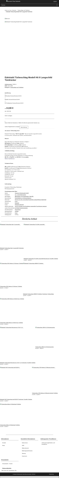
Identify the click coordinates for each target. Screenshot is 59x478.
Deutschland (18, 209)
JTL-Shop (56, 474)
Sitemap (24, 453)
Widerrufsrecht (25, 448)
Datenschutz (25, 442)
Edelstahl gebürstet (19, 204)
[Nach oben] (29, 477)
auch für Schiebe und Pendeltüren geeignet (25, 206)
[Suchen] (57, 5)
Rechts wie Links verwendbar (21, 199)
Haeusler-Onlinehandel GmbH (22, 193)
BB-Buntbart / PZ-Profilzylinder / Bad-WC (24, 196)
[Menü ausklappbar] (3, 1)
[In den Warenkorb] (6, 20)
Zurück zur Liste (8, 10)
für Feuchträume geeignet (41, 206)
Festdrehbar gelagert (33, 199)
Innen (16, 212)
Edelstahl (17, 203)
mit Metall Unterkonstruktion (21, 208)
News (3, 445)
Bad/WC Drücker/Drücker (12, 99)
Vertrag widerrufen (6, 468)
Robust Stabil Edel (42, 199)
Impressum (24, 456)
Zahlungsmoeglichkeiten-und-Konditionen (48, 443)
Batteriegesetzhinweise (27, 450)
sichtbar (16, 211)
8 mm (16, 201)
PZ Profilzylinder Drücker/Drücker (14, 103)
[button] (51, 1)
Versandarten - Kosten (7, 463)
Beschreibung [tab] (24, 127)
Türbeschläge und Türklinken (16, 87)
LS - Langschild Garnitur (20, 194)
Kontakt (4, 442)
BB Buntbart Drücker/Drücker (13, 96)
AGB (23, 445)
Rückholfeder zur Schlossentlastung (23, 198)
